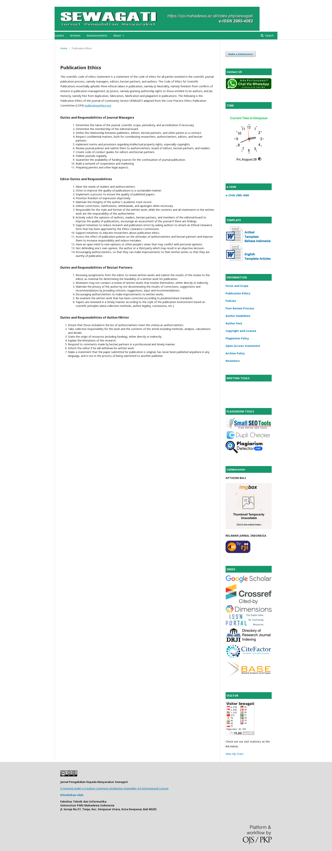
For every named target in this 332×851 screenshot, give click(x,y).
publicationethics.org (98, 105)
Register (262, 3)
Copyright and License (241, 331)
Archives (75, 35)
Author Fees (234, 323)
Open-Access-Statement (243, 346)
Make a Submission (240, 54)
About (117, 35)
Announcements (97, 35)
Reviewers (233, 361)
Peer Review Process (240, 308)
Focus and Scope (237, 286)
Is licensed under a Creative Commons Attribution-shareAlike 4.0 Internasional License (114, 788)
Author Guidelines (238, 316)
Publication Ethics (238, 293)
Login (274, 3)
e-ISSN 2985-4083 (237, 195)
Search (269, 35)
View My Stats (234, 754)
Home (63, 48)
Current (59, 35)
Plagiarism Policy (237, 338)
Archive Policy (235, 353)
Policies (231, 301)
